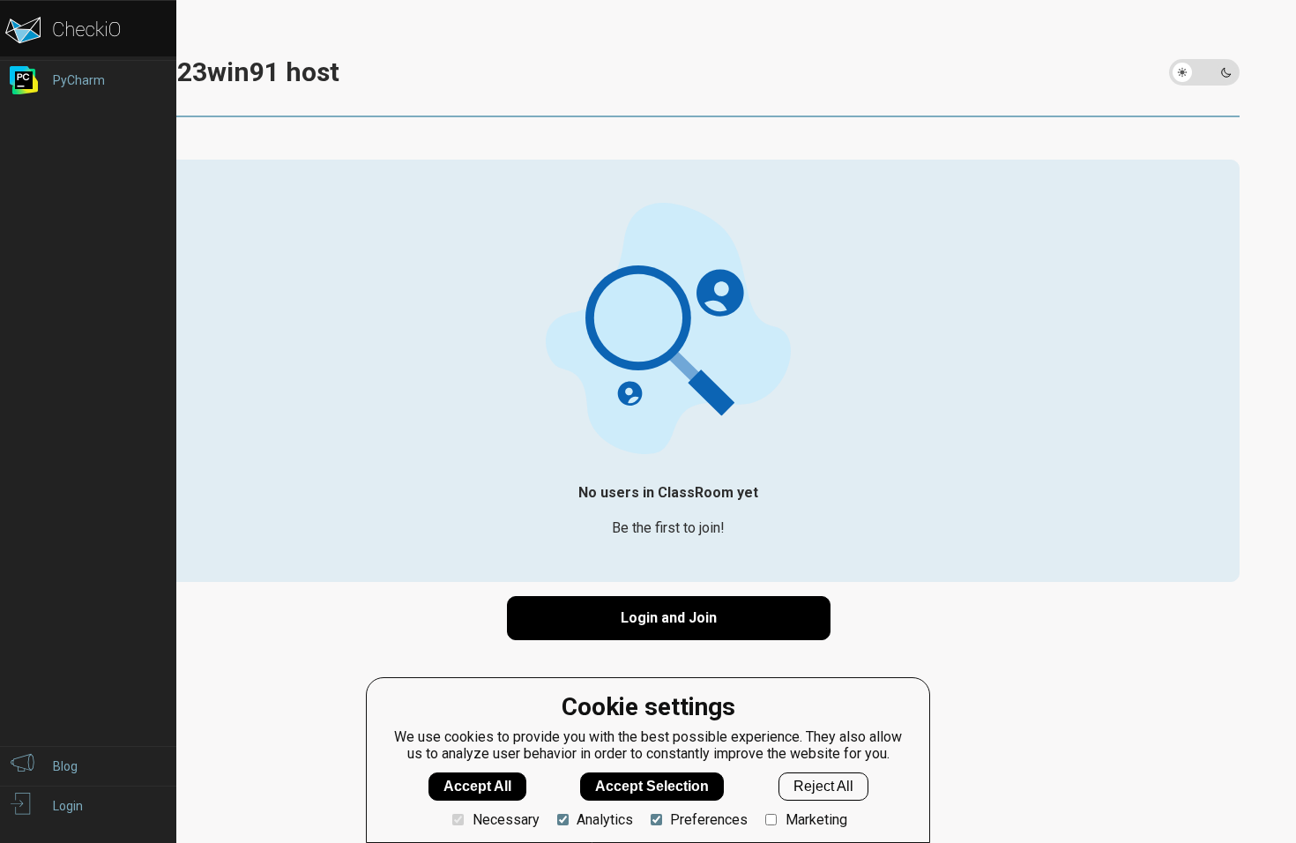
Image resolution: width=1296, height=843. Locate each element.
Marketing (816, 819)
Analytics (605, 819)
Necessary (506, 819)
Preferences (709, 819)
